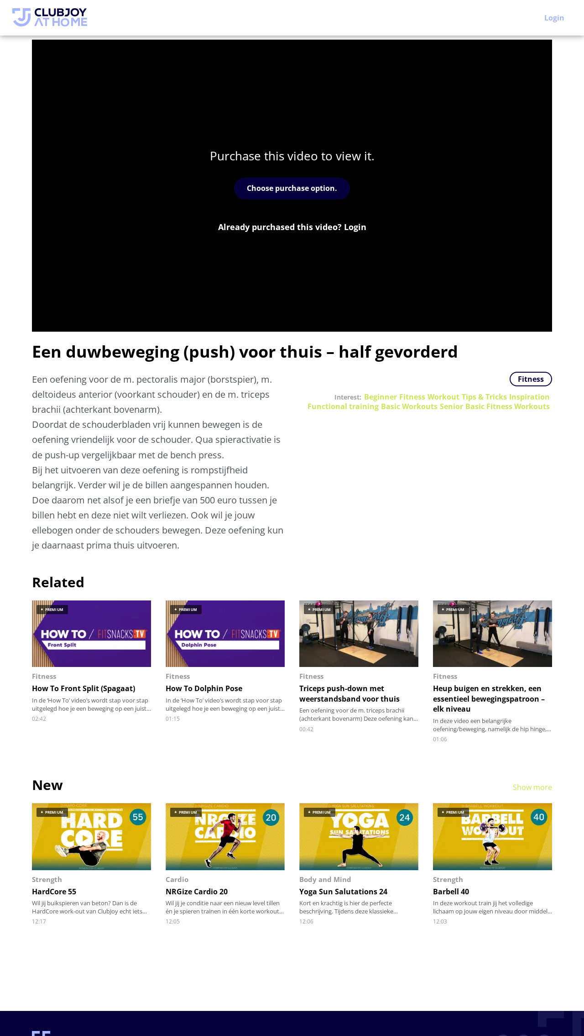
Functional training (343, 406)
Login (554, 18)
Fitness (531, 379)
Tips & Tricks (484, 397)
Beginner (380, 397)
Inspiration (529, 397)
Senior (451, 406)
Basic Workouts (409, 406)
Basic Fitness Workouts (507, 406)
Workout (443, 397)
